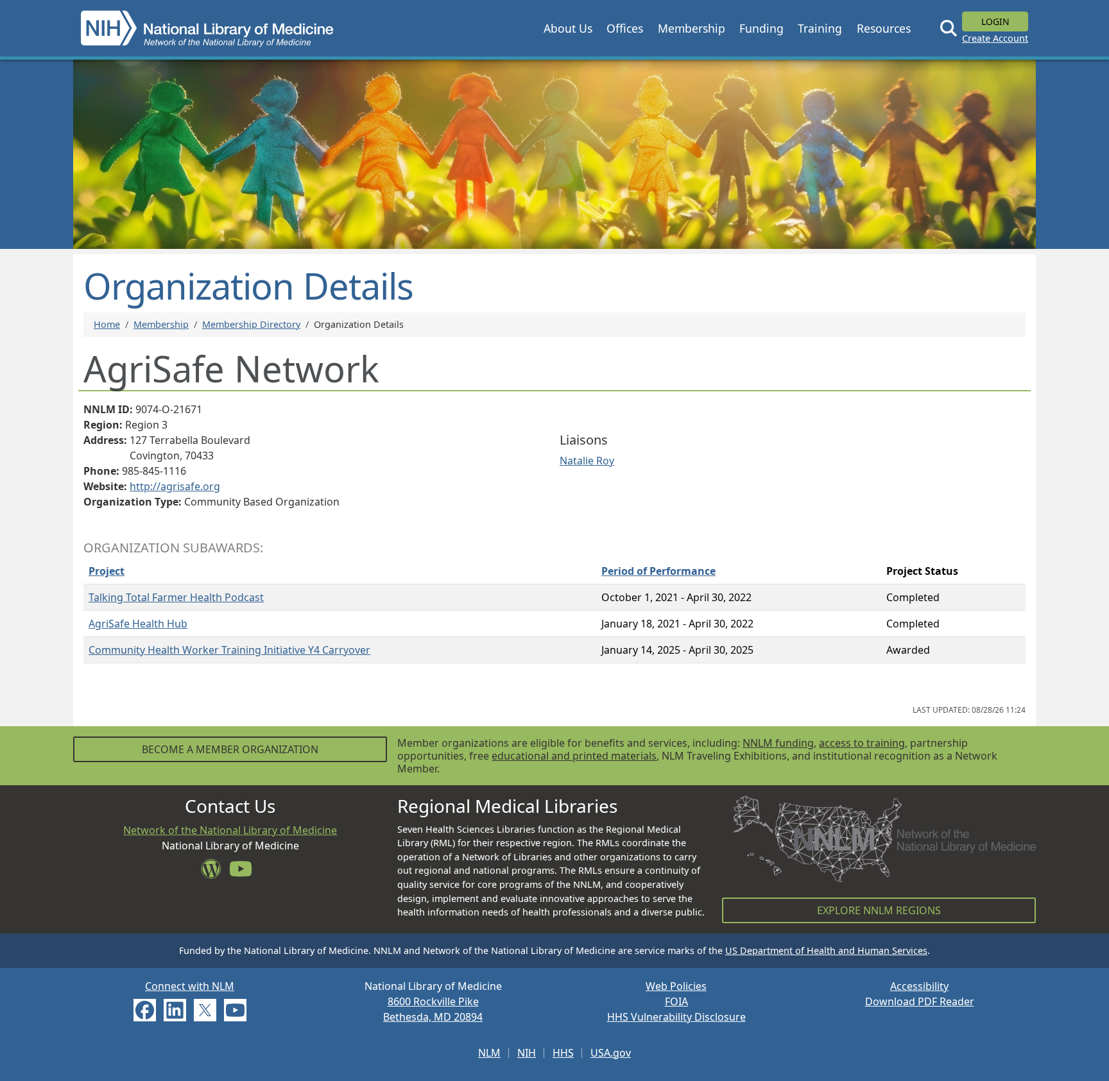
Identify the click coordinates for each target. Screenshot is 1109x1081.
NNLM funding (778, 743)
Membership (161, 324)
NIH (526, 1053)
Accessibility (919, 986)
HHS (563, 1053)
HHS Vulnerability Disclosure (676, 1017)
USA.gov (610, 1053)
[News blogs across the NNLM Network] (215, 872)
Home (107, 324)
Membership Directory (251, 324)
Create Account (995, 38)
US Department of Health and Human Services (826, 950)
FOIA (676, 1001)
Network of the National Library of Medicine (230, 830)
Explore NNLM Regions (879, 910)
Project (107, 571)
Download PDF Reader (919, 1001)
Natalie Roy (587, 461)
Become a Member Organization (230, 749)
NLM (489, 1053)
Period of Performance (658, 571)
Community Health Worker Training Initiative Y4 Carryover (229, 650)
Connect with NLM (189, 986)
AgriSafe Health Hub (138, 624)
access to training (862, 743)
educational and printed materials (574, 756)
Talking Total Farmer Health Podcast (176, 597)
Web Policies (676, 986)
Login (995, 21)
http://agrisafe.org (175, 486)
